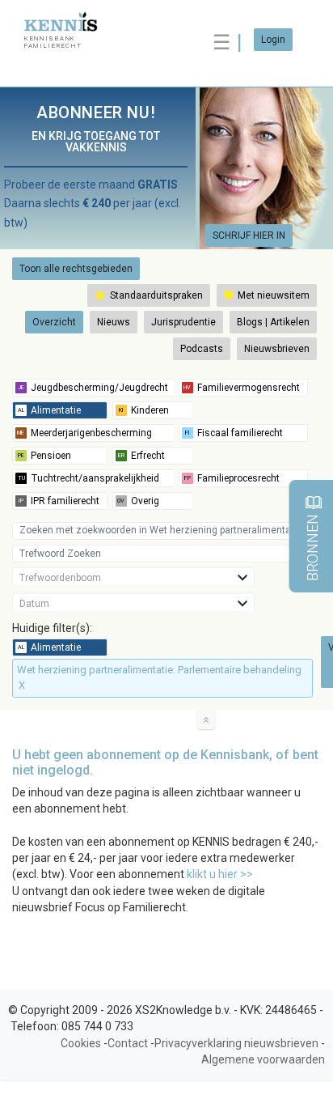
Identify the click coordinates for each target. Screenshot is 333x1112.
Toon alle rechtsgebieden (76, 268)
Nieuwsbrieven (277, 348)
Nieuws (113, 322)
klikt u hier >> (220, 874)
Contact (127, 1043)
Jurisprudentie (183, 322)
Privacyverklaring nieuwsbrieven (236, 1043)
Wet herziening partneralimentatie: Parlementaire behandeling (159, 677)
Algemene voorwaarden (263, 1059)
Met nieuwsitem (272, 295)
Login (273, 39)
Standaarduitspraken (155, 295)
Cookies (81, 1043)
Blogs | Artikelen (273, 322)
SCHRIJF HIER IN (249, 235)
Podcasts (201, 348)
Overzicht (54, 322)
